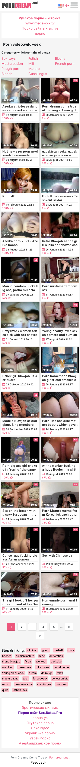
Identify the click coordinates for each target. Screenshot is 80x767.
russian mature (25, 656)
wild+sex (32, 650)
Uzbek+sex (20, 690)
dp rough (46, 673)
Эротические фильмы (40, 707)
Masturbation (12, 63)
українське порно (40, 733)
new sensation (24, 684)
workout (41, 661)
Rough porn (10, 69)
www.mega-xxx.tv (40, 23)
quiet (5, 690)
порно (40, 33)
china (70, 650)
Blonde (7, 74)
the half (58, 650)
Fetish (33, 58)
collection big (60, 678)
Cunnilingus (37, 74)
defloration (56, 656)
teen (25, 678)
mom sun (61, 684)
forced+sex (40, 678)
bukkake (56, 661)
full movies (42, 667)
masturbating (10, 678)
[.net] (16, 6)
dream (33, 673)
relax (60, 673)
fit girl (28, 661)
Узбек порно (40, 738)
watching (7, 667)
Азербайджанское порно (40, 743)
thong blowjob (11, 661)
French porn (64, 63)
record (6, 684)
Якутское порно (40, 723)
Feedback (38, 762)
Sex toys (8, 58)
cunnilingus (44, 684)
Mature (34, 69)
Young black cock (13, 673)
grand (45, 650)
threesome (24, 667)
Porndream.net (59, 757)
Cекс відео (40, 728)
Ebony (60, 58)
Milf (31, 63)
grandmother (62, 667)
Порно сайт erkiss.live (40, 28)
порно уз (40, 718)
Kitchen (6, 656)
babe (41, 656)
